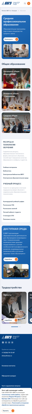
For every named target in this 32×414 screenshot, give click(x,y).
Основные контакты (8, 366)
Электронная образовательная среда (15, 178)
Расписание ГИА (8, 205)
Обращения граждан (9, 376)
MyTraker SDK (6, 399)
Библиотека (7, 171)
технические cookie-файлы (11, 394)
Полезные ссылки (9, 219)
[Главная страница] (6, 337)
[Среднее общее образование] (5, 129)
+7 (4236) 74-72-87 (8, 352)
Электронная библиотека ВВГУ (13, 174)
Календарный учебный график (13, 201)
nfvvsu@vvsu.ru (7, 356)
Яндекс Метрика (14, 397)
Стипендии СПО (8, 216)
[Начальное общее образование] (5, 85)
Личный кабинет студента (12, 212)
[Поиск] (24, 3)
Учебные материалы (10, 167)
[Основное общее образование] (5, 107)
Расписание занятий (10, 208)
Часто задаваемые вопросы (11, 386)
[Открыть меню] (28, 3)
